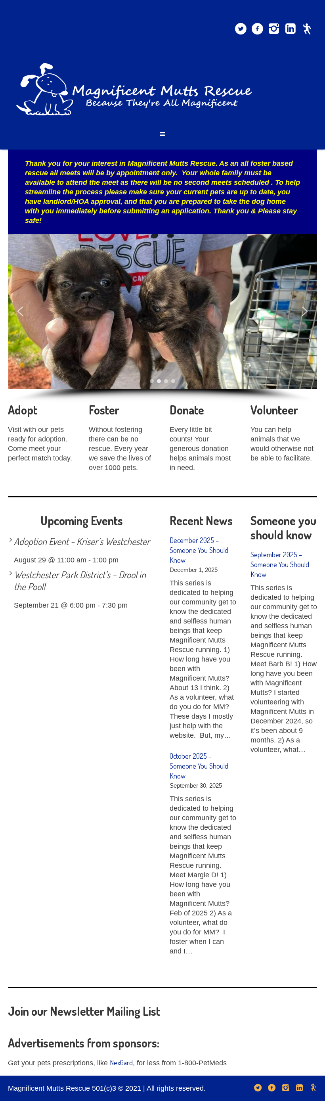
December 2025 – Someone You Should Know (199, 550)
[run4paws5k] (307, 29)
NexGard (121, 1062)
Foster (104, 409)
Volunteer (274, 409)
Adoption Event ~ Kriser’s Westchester (82, 541)
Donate (187, 409)
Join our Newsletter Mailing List (84, 1011)
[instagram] (274, 29)
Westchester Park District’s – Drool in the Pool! (80, 580)
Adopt (22, 409)
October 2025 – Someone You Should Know (199, 766)
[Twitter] (241, 29)
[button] (20, 311)
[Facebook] (257, 29)
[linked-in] (290, 29)
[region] (162, 318)
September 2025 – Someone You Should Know (279, 564)
